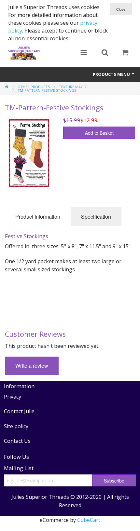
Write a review (31, 365)
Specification (96, 216)
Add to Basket (99, 132)
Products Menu (112, 74)
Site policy (16, 426)
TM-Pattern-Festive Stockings (47, 90)
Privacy (12, 396)
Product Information (37, 216)
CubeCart (88, 520)
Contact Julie (19, 411)
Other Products (34, 86)
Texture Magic (73, 86)
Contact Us (17, 440)
